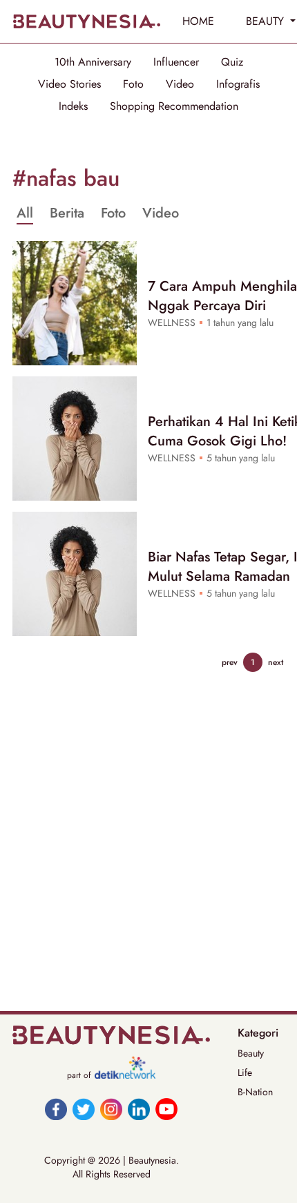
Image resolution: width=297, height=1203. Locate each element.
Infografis (238, 84)
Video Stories (69, 84)
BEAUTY (266, 21)
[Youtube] (166, 1109)
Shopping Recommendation (174, 106)
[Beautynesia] (86, 21)
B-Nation (255, 1092)
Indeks (73, 106)
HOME (198, 21)
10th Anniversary (93, 62)
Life (245, 1072)
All (25, 213)
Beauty (251, 1053)
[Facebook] (56, 1109)
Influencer (176, 62)
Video (180, 84)
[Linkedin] (139, 1109)
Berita (67, 213)
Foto (133, 84)
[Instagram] (111, 1109)
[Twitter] (84, 1109)
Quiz (232, 62)
